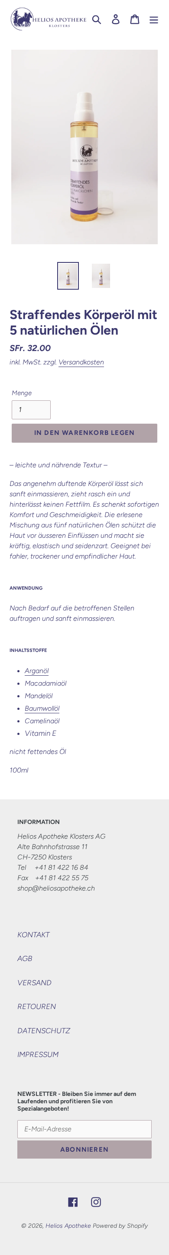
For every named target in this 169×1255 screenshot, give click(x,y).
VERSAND (34, 982)
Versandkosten (81, 362)
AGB (24, 958)
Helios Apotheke (68, 1225)
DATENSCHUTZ (43, 1030)
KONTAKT (33, 934)
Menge (22, 393)
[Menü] (153, 19)
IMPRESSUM (37, 1054)
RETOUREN (36, 1006)
